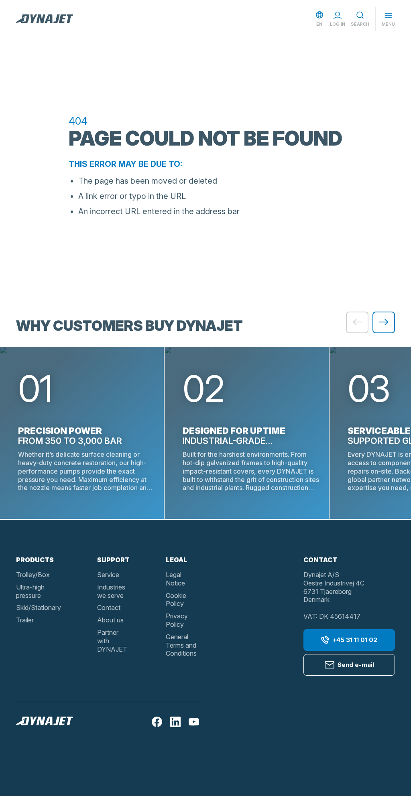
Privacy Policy (177, 620)
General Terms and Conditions (181, 645)
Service (108, 575)
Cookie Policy (176, 599)
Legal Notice (175, 579)
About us (110, 620)
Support (113, 560)
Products (35, 560)
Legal (176, 560)
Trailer (25, 620)
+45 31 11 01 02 (354, 640)
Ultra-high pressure (30, 591)
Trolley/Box (33, 575)
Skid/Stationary (38, 608)
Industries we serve (111, 591)
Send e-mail (356, 664)
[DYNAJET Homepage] (44, 19)
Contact (108, 608)
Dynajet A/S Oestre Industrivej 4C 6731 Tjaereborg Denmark (333, 587)
